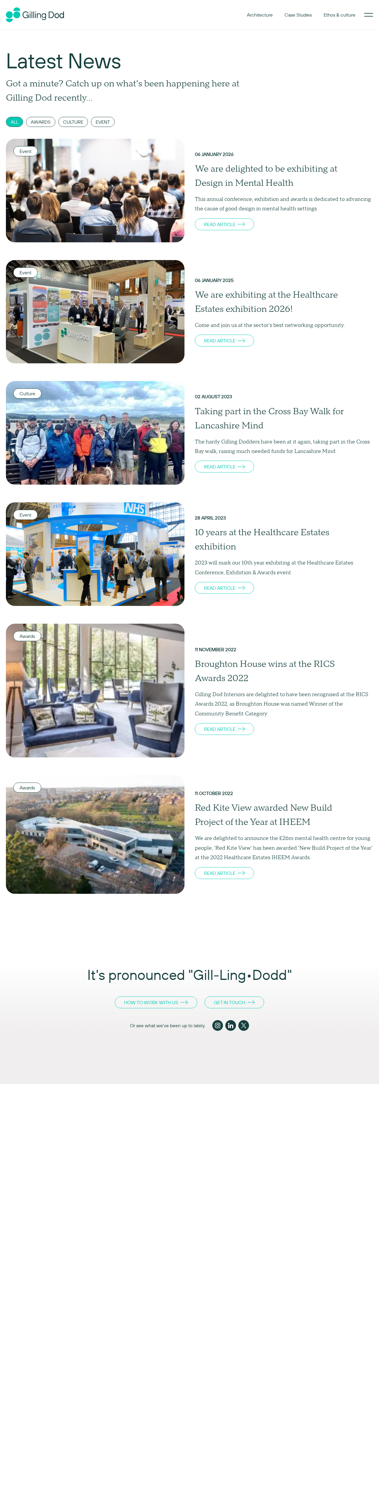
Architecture (260, 15)
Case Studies (298, 15)
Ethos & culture (339, 15)
